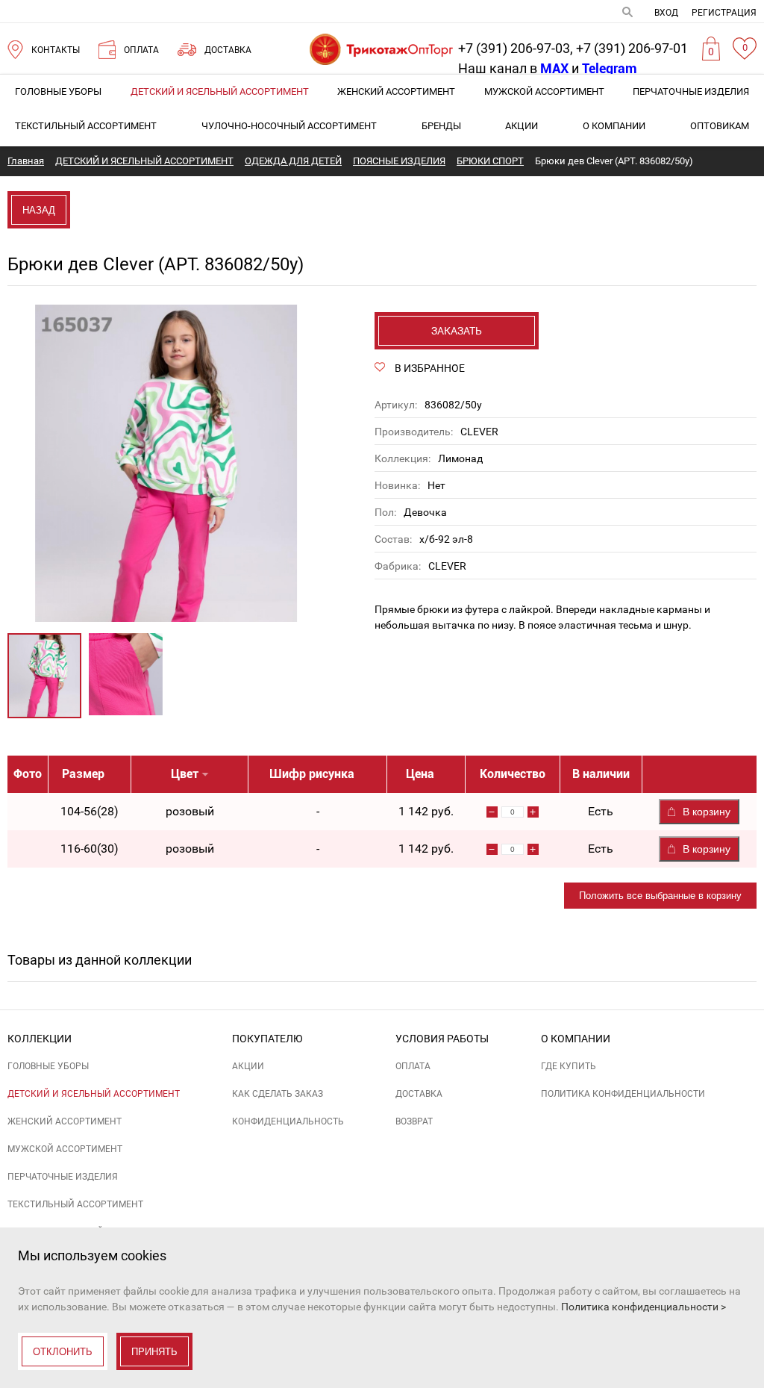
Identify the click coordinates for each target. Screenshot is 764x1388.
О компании (614, 125)
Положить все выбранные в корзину (660, 895)
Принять (154, 1351)
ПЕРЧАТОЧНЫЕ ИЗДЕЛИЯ (691, 91)
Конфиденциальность (288, 1121)
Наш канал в (513, 68)
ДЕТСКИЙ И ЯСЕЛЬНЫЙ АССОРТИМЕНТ (220, 91)
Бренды (441, 125)
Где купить (568, 1066)
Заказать (456, 331)
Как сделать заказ (277, 1094)
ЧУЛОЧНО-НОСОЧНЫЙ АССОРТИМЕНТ (289, 125)
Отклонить (63, 1351)
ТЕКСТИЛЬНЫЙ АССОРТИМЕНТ (86, 125)
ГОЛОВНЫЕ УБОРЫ (58, 91)
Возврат (414, 1121)
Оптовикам (719, 125)
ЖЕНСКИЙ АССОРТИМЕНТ (396, 91)
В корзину (706, 812)
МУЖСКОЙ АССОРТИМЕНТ (544, 91)
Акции (521, 125)
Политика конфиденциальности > (643, 1307)
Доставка (418, 1094)
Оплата (412, 1066)
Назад (38, 210)
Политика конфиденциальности (623, 1094)
